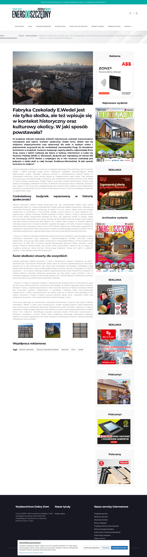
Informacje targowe (102, 535)
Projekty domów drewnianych (106, 526)
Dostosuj (106, 548)
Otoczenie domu (101, 520)
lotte (73, 350)
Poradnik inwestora (43, 26)
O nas (30, 26)
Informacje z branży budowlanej (107, 532)
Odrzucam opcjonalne (91, 548)
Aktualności (19, 26)
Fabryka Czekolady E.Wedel (47, 350)
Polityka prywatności (25, 553)
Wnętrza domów (101, 517)
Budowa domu (60, 26)
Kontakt (127, 26)
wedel (80, 350)
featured (65, 350)
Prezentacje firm (114, 26)
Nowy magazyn (100, 523)
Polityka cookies (38, 553)
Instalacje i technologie (78, 26)
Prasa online (60, 514)
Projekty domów (97, 26)
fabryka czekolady (26, 350)
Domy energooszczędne (104, 529)
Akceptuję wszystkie (119, 548)
